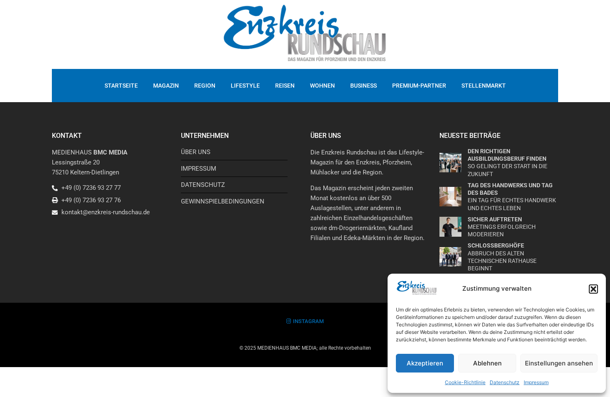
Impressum (536, 382)
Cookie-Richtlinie (465, 382)
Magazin (166, 85)
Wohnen (322, 85)
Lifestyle (245, 85)
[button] (593, 289)
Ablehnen (487, 363)
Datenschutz (505, 382)
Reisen (285, 85)
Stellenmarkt (483, 85)
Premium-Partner (419, 85)
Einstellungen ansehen (559, 363)
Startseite (121, 85)
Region (204, 85)
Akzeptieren (425, 363)
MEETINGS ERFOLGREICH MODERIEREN (502, 227)
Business (363, 85)
